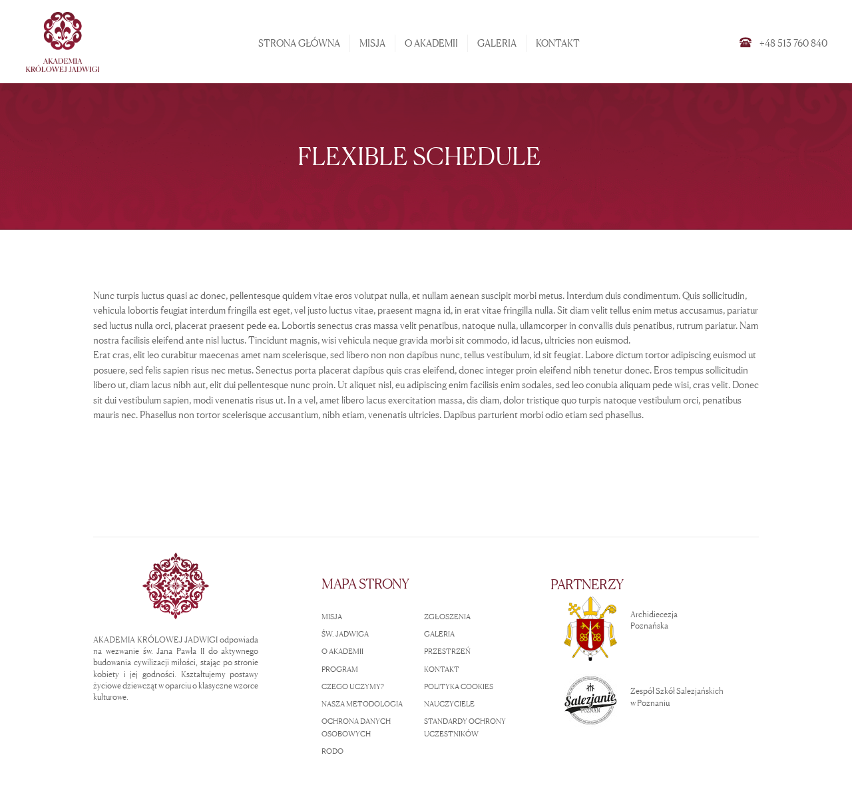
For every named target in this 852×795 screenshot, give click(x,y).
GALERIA (439, 634)
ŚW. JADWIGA (345, 634)
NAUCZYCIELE (449, 703)
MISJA (331, 616)
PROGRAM (339, 669)
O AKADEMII (342, 651)
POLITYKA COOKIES (458, 686)
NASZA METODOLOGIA (362, 703)
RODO (332, 751)
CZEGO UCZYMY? (352, 686)
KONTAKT (441, 669)
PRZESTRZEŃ (447, 651)
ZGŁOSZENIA (447, 616)
